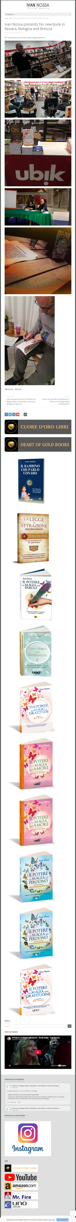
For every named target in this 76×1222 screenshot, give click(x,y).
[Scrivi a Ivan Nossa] (25, 414)
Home (6, 18)
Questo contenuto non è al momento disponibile (23, 1095)
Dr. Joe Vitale (31, 1091)
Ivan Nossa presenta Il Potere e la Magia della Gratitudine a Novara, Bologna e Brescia (21, 401)
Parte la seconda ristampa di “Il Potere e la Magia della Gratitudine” (56, 401)
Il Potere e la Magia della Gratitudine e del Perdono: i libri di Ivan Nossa (35, 1086)
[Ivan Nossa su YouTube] (17, 414)
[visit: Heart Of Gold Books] (38, 450)
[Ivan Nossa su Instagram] (14, 414)
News (10, 18)
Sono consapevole (62, 1220)
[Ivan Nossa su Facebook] (6, 414)
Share (19, 1102)
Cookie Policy (51, 1220)
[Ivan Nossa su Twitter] (10, 414)
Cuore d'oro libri (21, 1091)
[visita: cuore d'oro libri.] (38, 433)
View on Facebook (11, 1102)
